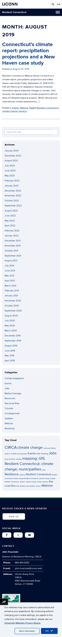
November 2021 (12, 245)
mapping (19, 459)
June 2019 (10, 350)
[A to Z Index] (58, 4)
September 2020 (13, 310)
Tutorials (9, 408)
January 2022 (11, 235)
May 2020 (10, 325)
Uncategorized (12, 413)
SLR (17, 486)
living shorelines (10, 459)
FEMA (38, 454)
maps (44, 470)
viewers (38, 486)
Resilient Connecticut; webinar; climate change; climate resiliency (26, 482)
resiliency (22, 475)
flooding (44, 453)
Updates (9, 418)
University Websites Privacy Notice (22, 623)
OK (47, 631)
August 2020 (11, 315)
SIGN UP (14, 516)
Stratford (23, 486)
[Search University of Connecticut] (53, 4)
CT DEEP (13, 454)
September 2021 (13, 255)
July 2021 (9, 265)
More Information (27, 631)
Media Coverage (13, 393)
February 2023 (12, 180)
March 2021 (10, 285)
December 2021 (12, 240)
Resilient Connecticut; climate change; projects (40, 478)
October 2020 (12, 305)
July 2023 (10, 165)
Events (15, 107)
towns (32, 486)
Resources (10, 398)
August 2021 (11, 260)
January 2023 (11, 185)
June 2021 (10, 270)
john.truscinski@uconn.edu (28, 568)
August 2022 (11, 210)
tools (27, 486)
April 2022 (10, 225)
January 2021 (11, 295)
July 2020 (10, 320)
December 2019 (12, 335)
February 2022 (12, 230)
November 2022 (13, 195)
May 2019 (9, 355)
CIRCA (11, 447)
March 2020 (11, 330)
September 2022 (13, 205)
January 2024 (11, 150)
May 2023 (10, 175)
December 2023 (13, 155)
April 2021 (10, 280)
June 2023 (10, 170)
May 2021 (9, 275)
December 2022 (13, 190)
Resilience (11, 474)
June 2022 (10, 215)
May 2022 (10, 220)
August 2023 (11, 160)
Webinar (24, 107)
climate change (30, 447)
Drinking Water (22, 454)
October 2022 (12, 200)
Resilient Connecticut (14, 12)
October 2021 (11, 250)
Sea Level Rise (12, 403)
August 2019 (11, 345)
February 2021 (12, 290)
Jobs (7, 388)
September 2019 (13, 340)
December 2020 (13, 300)
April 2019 (10, 360)
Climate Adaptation (14, 378)
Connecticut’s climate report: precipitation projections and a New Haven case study (28, 53)
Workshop (10, 428)
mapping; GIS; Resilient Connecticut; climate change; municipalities (29, 464)
